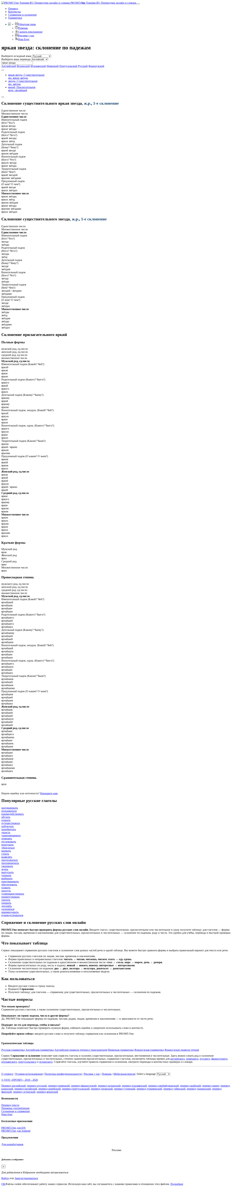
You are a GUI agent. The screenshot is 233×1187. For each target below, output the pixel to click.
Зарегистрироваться (26, 1178)
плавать (5, 887)
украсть (5, 832)
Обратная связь (27, 24)
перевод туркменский (149, 1088)
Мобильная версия (124, 1073)
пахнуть (6, 890)
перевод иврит (210, 1085)
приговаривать (10, 881)
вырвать (6, 850)
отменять (6, 838)
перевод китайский (25, 1088)
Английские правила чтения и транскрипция (80, 1049)
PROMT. (103, 2)
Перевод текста (10, 1105)
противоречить (10, 863)
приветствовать (10, 896)
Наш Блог (24, 39)
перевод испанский (109, 1085)
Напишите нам (48, 793)
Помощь (23, 28)
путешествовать (10, 823)
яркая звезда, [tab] (26, 76)
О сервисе (7, 1073)
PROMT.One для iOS (13, 1127)
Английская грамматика (39, 1049)
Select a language (146, 1073)
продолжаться (9, 860)
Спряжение (22, 14)
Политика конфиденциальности (63, 1073)
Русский (83, 66)
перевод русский (37, 1085)
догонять (6, 906)
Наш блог (7, 1114)
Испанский (23, 66)
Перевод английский (13, 1085)
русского (205, 1058)
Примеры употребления (15, 1108)
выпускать (7, 872)
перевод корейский (49, 1088)
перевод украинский (199, 1088)
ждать (4, 869)
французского (219, 1058)
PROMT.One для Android (15, 1130)
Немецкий (53, 66)
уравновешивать (11, 835)
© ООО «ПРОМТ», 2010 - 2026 (19, 1079)
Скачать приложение (30, 31)
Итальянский (38, 66)
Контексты (14, 11)
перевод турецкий (124, 1088)
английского (177, 1058)
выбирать (6, 878)
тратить (5, 899)
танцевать (7, 866)
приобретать (8, 829)
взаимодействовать (12, 814)
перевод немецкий (59, 1085)
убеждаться (7, 847)
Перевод (13, 8)
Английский (8, 66)
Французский (96, 66)
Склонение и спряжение (15, 1111)
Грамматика (15, 17)
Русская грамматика (13, 1049)
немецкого (192, 1058)
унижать (6, 875)
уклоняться (7, 909)
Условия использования (29, 1073)
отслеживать (8, 841)
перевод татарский (102, 1088)
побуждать (7, 826)
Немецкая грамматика (121, 1049)
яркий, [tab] (21, 89)
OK (3, 1184)
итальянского (9, 1061)
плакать (5, 820)
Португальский (68, 66)
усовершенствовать (12, 893)
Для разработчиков (12, 1144)
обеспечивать (9, 884)
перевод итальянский (134, 1085)
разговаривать (9, 807)
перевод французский (84, 1085)
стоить (5, 853)
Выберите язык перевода (15, 59)
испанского (46, 1061)
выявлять (6, 856)
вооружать (7, 844)
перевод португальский (76, 1088)
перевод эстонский (24, 1091)
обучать (5, 817)
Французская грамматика (149, 1049)
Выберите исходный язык (16, 56)
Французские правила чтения (181, 1049)
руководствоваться (12, 915)
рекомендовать (10, 912)
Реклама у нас (26, 35)
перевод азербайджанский (163, 1085)
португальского (27, 1061)
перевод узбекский (174, 1088)
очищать (6, 902)
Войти (5, 1178)
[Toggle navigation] (138, 3)
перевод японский (47, 1091)
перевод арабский (190, 1085)
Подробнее (176, 1184)
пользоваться (9, 810)
